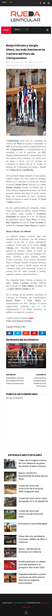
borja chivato (37, 62)
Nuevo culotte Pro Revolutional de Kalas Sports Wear (33, 476)
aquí (31, 318)
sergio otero (30, 65)
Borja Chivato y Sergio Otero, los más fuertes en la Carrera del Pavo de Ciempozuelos (26, 359)
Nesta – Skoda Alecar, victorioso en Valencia (30, 550)
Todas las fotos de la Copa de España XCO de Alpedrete (33, 500)
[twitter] (44, 3)
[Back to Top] (26, 612)
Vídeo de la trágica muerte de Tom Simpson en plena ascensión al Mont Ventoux (32, 463)
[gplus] (49, 3)
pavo (21, 65)
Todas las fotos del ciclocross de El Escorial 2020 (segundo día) (31, 488)
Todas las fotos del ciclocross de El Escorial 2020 (31, 514)
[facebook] (40, 3)
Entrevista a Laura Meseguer (33, 523)
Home (6, 30)
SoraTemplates (19, 603)
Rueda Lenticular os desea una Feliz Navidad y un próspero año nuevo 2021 (32, 564)
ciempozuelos (12, 65)
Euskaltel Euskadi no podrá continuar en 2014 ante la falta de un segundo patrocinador (32, 578)
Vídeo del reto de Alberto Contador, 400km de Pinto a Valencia (33, 539)
